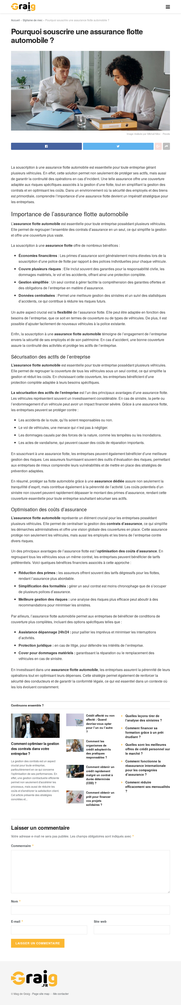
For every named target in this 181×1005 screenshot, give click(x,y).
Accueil (15, 20)
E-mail (17, 921)
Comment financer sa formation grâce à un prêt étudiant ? (144, 732)
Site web (100, 921)
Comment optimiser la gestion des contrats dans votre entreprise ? (35, 748)
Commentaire (22, 845)
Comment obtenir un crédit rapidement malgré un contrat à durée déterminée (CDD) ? (100, 775)
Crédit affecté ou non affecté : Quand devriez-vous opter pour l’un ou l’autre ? (100, 723)
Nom (16, 901)
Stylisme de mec (32, 20)
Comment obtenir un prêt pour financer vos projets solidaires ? (100, 798)
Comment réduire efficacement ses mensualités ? (147, 786)
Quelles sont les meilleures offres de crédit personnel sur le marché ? (147, 749)
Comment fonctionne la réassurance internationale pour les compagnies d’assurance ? (145, 768)
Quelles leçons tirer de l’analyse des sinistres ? (143, 718)
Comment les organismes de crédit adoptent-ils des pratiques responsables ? (98, 749)
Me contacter (61, 993)
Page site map (40, 993)
